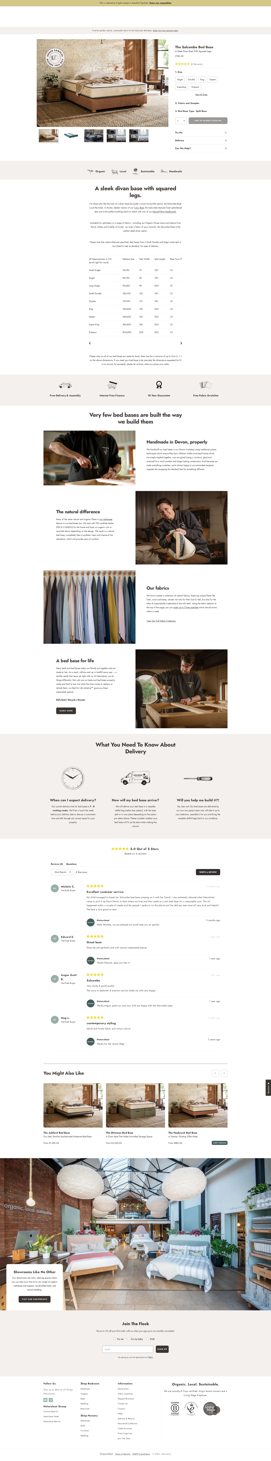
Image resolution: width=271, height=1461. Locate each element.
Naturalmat (166, 1454)
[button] (164, 81)
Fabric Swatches (125, 1393)
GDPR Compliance (141, 1454)
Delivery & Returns (126, 1418)
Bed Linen (85, 1408)
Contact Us (123, 1403)
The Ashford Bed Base (56, 1133)
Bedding (84, 1403)
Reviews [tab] (57, 864)
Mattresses (85, 1388)
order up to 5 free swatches (185, 607)
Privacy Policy (106, 1453)
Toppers (84, 1393)
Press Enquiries (125, 1433)
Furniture (85, 1430)
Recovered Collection (127, 1423)
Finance (121, 1408)
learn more (66, 710)
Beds (83, 1398)
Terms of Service (122, 1454)
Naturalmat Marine (51, 1421)
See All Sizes (201, 94)
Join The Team (124, 1438)
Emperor (195, 87)
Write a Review (209, 873)
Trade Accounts (125, 1428)
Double (191, 79)
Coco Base (139, 207)
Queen (213, 79)
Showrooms (123, 1388)
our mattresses (106, 519)
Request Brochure (126, 1398)
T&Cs (150, 1357)
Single (180, 79)
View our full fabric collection (161, 621)
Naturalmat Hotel (51, 1416)
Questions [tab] (71, 864)
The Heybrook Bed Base (182, 1133)
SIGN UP (162, 1349)
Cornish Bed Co (50, 1411)
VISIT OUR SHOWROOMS (34, 1299)
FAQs (120, 1413)
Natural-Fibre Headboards (164, 211)
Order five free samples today (165, 30)
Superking (181, 87)
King (202, 79)
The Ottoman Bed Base (119, 1133)
